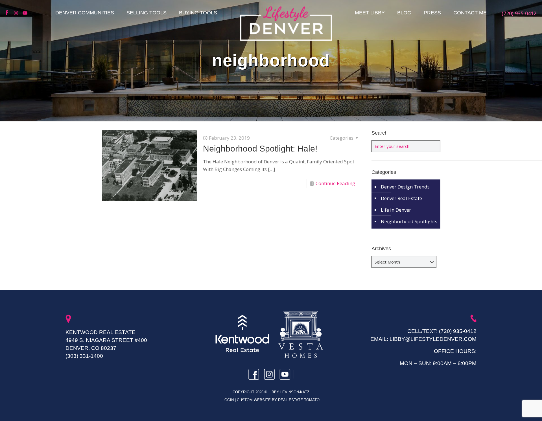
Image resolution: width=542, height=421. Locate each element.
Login (228, 400)
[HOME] (286, 23)
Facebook (8, 13)
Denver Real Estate (401, 198)
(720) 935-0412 (458, 331)
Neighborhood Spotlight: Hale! (260, 148)
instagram (17, 13)
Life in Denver (396, 210)
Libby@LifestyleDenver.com (433, 339)
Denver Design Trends (405, 186)
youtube (25, 13)
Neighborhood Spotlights (409, 221)
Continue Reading (335, 183)
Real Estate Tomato (299, 400)
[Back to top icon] (515, 409)
